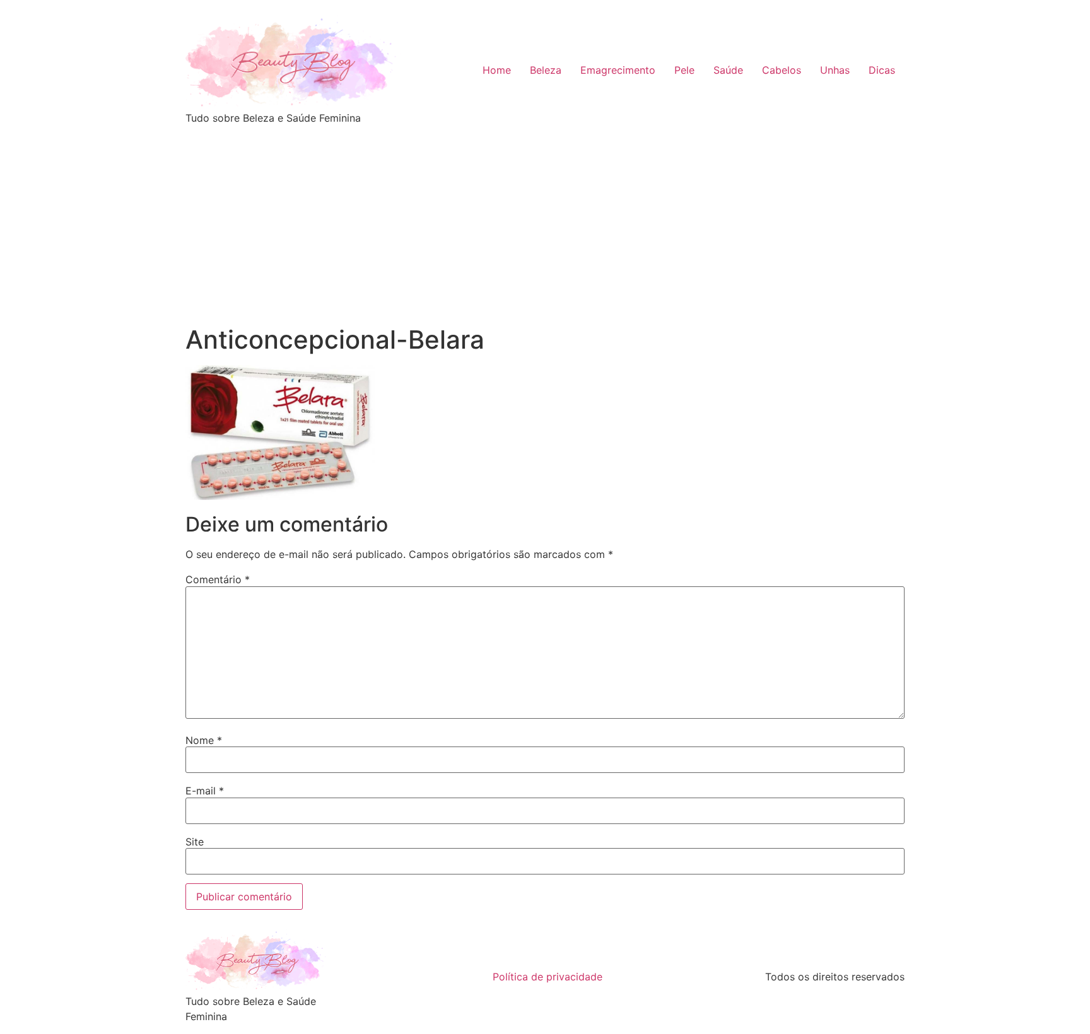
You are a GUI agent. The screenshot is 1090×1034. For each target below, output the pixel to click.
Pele (684, 70)
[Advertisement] (545, 230)
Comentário (217, 579)
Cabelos (781, 70)
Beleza (545, 70)
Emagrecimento (617, 70)
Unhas (835, 70)
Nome (203, 740)
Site (194, 842)
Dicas (882, 70)
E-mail (204, 791)
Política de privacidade (547, 976)
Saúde (728, 70)
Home (497, 70)
